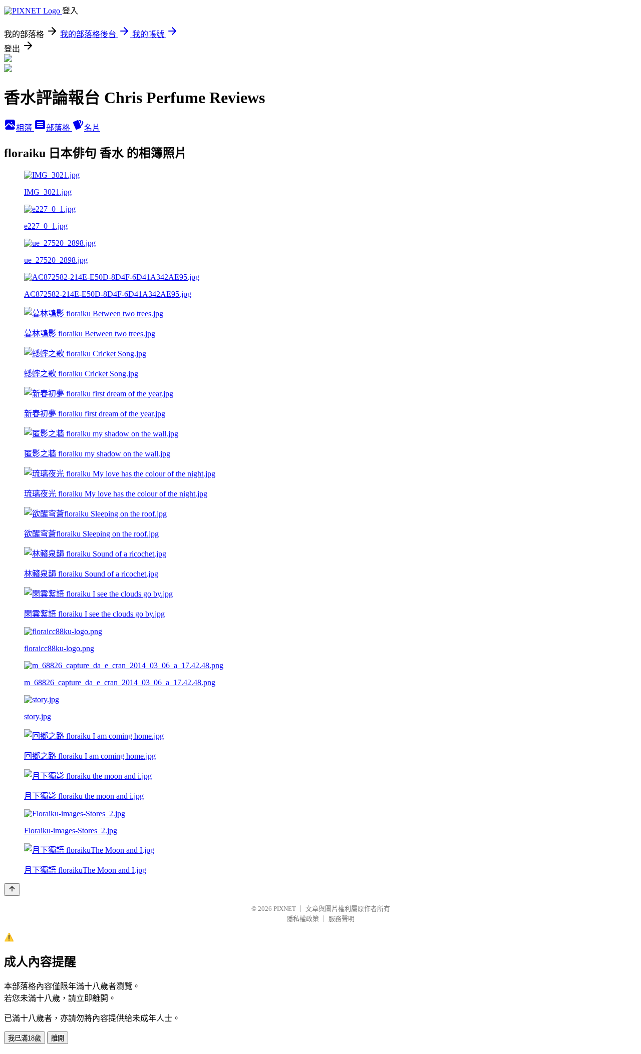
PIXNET (284, 908)
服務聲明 (342, 918)
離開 (57, 1038)
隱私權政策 (302, 918)
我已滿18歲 (24, 1038)
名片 (92, 128)
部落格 (59, 128)
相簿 (25, 128)
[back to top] (12, 889)
